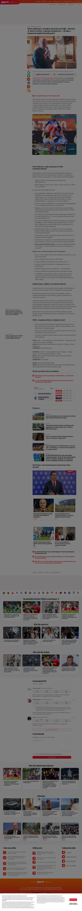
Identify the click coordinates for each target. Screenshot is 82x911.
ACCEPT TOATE (73, 899)
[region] (41, 902)
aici (13, 905)
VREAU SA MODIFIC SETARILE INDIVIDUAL (73, 904)
